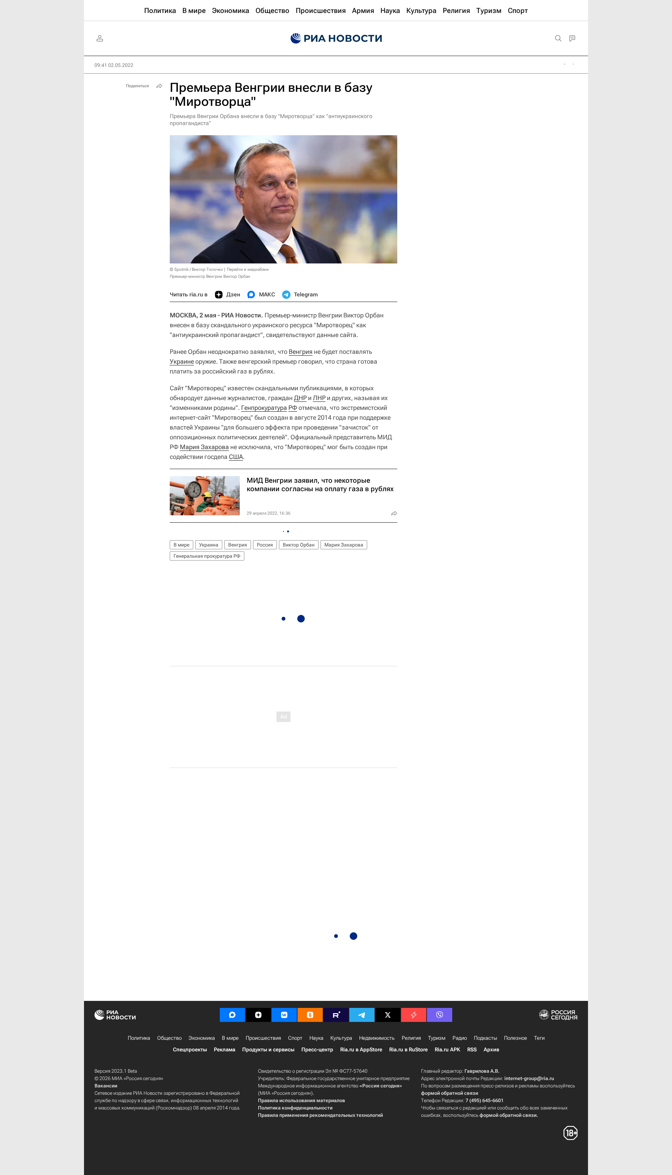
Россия (265, 545)
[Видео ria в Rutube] (336, 1015)
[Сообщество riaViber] (439, 1015)
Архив (491, 1049)
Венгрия (301, 351)
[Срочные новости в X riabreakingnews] (413, 1015)
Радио (460, 1038)
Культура (341, 1038)
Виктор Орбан (299, 545)
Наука (316, 1038)
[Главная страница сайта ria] (336, 38)
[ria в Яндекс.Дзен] (258, 1015)
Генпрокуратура (264, 407)
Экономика (202, 1038)
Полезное (515, 1038)
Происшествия (263, 1038)
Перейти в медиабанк (248, 269)
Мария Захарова (204, 447)
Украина (208, 545)
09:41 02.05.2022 (113, 65)
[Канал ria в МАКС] (232, 1015)
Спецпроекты (190, 1049)
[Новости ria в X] (387, 1015)
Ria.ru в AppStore (361, 1049)
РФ (292, 407)
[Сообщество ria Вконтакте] (284, 1015)
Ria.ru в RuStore (408, 1049)
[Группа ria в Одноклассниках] (310, 1015)
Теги (539, 1038)
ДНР (300, 397)
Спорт (295, 1038)
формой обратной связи (449, 1093)
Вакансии (105, 1085)
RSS (472, 1049)
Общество (169, 1038)
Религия (411, 1038)
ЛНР (319, 397)
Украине (182, 361)
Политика (139, 1038)
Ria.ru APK (447, 1049)
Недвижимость (377, 1038)
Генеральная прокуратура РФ (207, 556)
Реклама (224, 1049)
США (236, 456)
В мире (181, 545)
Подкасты (485, 1038)
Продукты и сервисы (268, 1049)
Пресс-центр (317, 1049)
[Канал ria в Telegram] (361, 1015)
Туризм (437, 1038)
